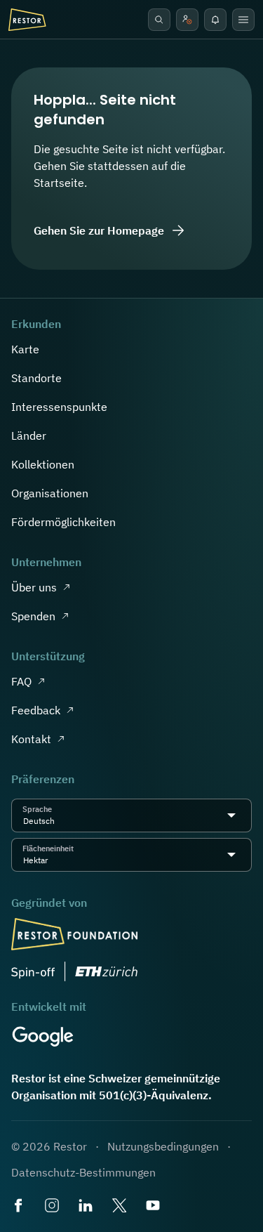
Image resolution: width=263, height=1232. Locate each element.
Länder (28, 435)
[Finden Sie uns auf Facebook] (19, 1206)
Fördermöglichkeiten (63, 522)
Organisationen (49, 493)
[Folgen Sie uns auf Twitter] (120, 1206)
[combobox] (59, 821)
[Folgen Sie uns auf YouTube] (154, 1206)
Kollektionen (42, 464)
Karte (25, 349)
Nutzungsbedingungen (163, 1146)
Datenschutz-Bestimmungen (83, 1172)
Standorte (36, 378)
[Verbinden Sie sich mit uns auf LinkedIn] (87, 1206)
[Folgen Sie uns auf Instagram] (53, 1206)
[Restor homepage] (27, 19)
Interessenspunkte (59, 407)
